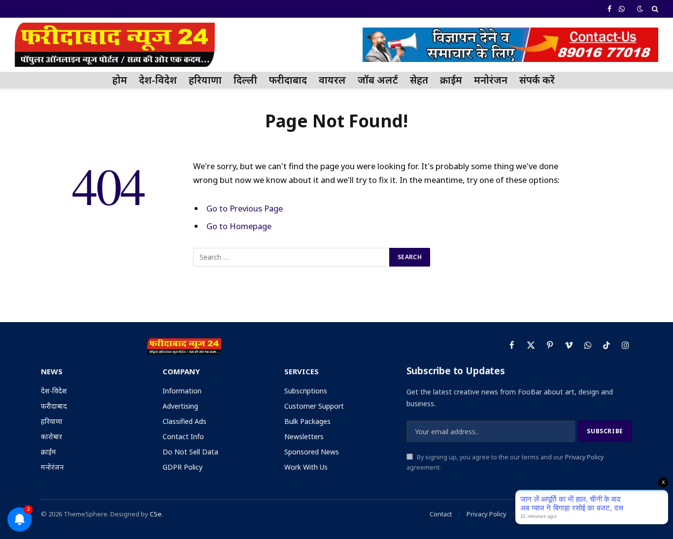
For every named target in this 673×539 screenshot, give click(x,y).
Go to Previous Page (244, 208)
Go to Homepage (238, 226)
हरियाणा (205, 80)
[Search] (654, 9)
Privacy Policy (584, 457)
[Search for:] (291, 257)
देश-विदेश (158, 80)
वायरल (332, 80)
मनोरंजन (490, 80)
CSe (156, 513)
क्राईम (451, 80)
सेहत (419, 80)
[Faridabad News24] (115, 45)
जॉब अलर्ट (378, 80)
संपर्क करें (537, 80)
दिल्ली (245, 80)
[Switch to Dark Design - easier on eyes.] (640, 8)
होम (119, 80)
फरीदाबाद (288, 80)
